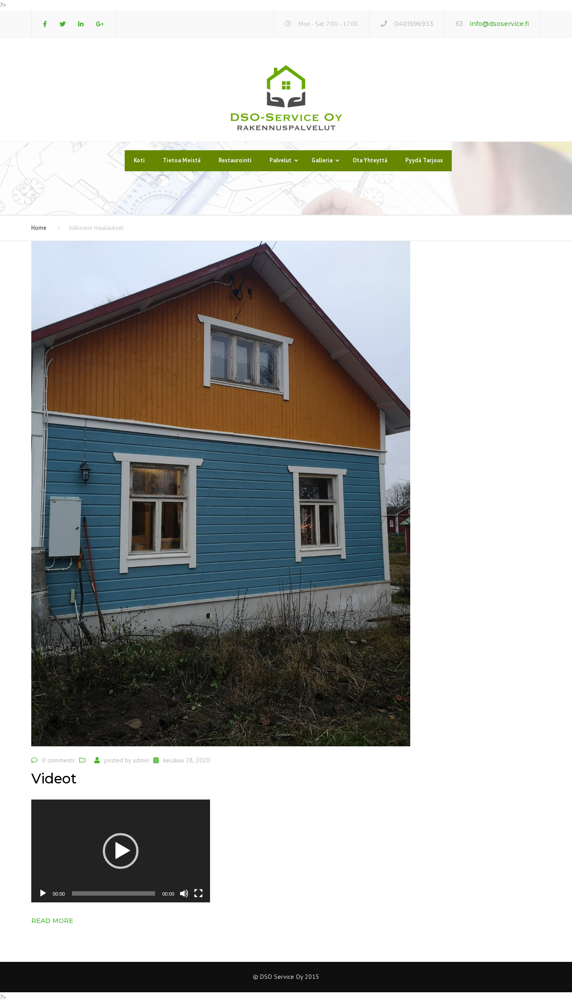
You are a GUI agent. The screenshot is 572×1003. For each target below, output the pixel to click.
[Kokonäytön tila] (198, 893)
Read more (52, 921)
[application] (120, 851)
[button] (121, 851)
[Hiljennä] (184, 893)
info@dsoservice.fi (499, 24)
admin (141, 760)
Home (38, 228)
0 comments (58, 760)
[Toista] (42, 893)
